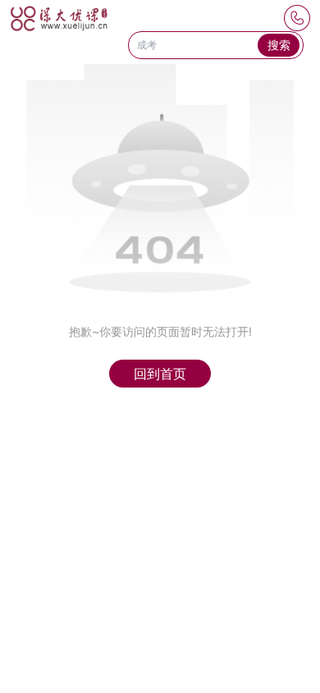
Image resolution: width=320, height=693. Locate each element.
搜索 (278, 45)
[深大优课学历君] (59, 19)
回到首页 (160, 373)
